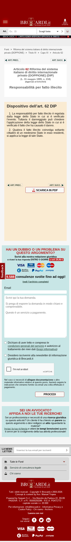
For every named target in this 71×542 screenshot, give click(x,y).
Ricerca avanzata (67, 31)
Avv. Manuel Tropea (46, 494)
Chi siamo (38, 509)
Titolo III (32, 53)
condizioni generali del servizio (26, 346)
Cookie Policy (25, 509)
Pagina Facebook (34, 519)
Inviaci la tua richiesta (15, 428)
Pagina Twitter (41, 519)
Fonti (6, 49)
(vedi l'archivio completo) (36, 281)
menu (5, 22)
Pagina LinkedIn (48, 519)
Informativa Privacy (51, 507)
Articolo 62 (58, 53)
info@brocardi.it (32, 507)
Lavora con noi (35, 513)
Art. (13, 60)
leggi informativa (46, 349)
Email (7, 287)
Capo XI (44, 53)
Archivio (49, 509)
